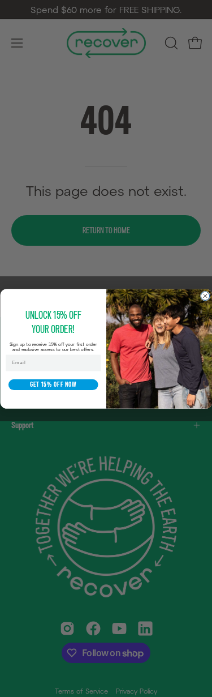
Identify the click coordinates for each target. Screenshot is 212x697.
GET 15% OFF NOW (52, 384)
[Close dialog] (205, 296)
